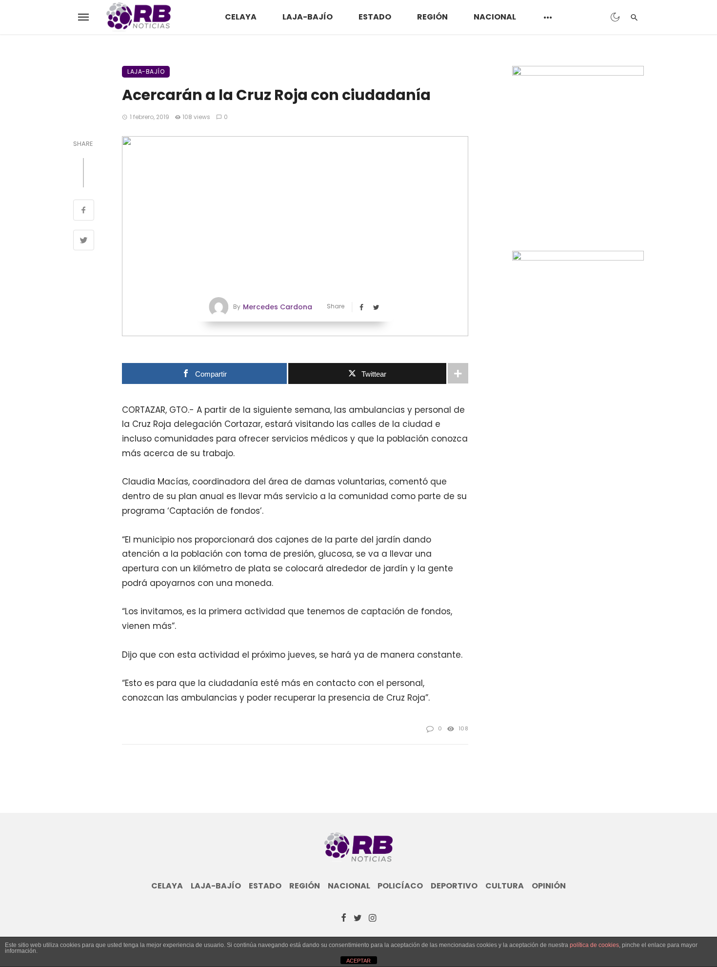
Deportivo (454, 886)
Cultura (504, 886)
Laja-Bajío (307, 16)
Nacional (495, 16)
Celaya (241, 16)
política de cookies (594, 945)
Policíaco (400, 886)
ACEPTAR (358, 961)
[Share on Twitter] (83, 241)
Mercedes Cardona (277, 307)
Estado (374, 16)
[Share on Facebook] (83, 211)
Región (432, 16)
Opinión (549, 886)
